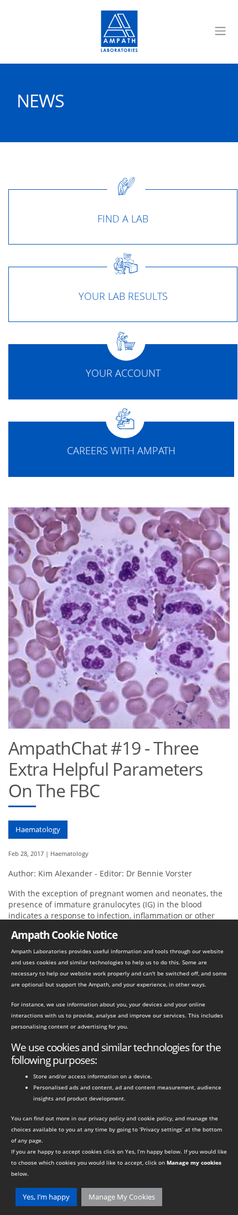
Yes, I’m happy (46, 1197)
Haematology (37, 829)
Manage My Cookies (122, 1197)
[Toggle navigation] (220, 31)
